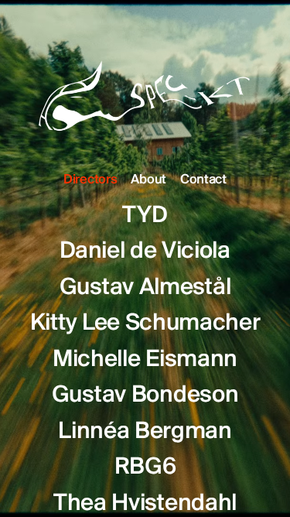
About (148, 180)
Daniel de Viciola (145, 251)
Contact (203, 180)
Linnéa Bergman (145, 431)
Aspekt (145, 90)
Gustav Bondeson (145, 395)
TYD (144, 216)
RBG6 (145, 467)
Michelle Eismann (145, 360)
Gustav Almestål (145, 288)
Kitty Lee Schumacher (145, 323)
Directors (90, 180)
